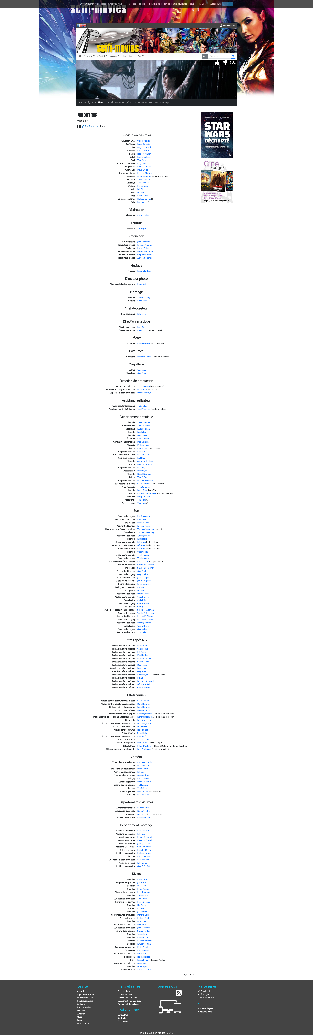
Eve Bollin (141, 886)
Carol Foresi (142, 649)
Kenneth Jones (144, 675)
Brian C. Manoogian (145, 251)
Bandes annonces (85, 1001)
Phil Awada (142, 879)
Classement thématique (128, 1004)
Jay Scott (141, 192)
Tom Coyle (142, 899)
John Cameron (143, 242)
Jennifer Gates (143, 911)
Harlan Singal (143, 594)
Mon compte (83, 1023)
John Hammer (143, 928)
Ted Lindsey (142, 785)
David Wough (143, 743)
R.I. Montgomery (144, 941)
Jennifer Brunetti (144, 526)
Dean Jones (142, 668)
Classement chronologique (129, 1001)
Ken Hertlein (142, 655)
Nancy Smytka (143, 811)
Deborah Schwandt (145, 681)
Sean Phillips (142, 733)
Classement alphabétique (129, 998)
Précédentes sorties (86, 998)
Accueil (80, 991)
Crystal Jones (143, 662)
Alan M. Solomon (144, 258)
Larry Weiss (142, 202)
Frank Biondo (143, 523)
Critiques (81, 1004)
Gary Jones (142, 671)
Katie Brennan (143, 429)
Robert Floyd (143, 778)
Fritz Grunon (142, 921)
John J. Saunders (144, 154)
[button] (89, 56)
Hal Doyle (141, 905)
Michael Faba (143, 445)
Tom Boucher (143, 426)
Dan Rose (141, 963)
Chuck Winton (143, 687)
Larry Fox (141, 327)
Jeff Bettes (142, 883)
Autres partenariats (206, 998)
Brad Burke (142, 435)
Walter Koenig (143, 141)
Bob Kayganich (144, 720)
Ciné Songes (203, 994)
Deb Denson (143, 442)
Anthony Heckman (145, 461)
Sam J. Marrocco (144, 847)
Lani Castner (142, 196)
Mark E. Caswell (144, 892)
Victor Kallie (142, 552)
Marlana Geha (143, 915)
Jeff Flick (141, 834)
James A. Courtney (145, 245)
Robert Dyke (143, 215)
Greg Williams (143, 626)
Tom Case (141, 160)
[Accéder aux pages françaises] (79, 25)
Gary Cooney (143, 370)
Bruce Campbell (144, 144)
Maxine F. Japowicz (145, 837)
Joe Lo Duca (142, 561)
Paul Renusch (143, 860)
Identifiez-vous (229, 26)
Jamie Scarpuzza (144, 578)
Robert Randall (143, 856)
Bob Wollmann (144, 749)
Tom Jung (141, 500)
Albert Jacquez (143, 536)
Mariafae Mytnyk (144, 173)
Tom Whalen (143, 183)
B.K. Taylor (142, 189)
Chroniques (123, 1021)
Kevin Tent (142, 301)
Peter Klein (142, 284)
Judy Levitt (142, 163)
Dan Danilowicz (144, 775)
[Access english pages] (84, 25)
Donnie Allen (143, 766)
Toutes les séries (125, 994)
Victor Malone (143, 386)
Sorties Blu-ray (124, 1018)
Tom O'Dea (142, 477)
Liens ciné (81, 1011)
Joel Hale (141, 458)
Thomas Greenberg (145, 529)
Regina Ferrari (143, 448)
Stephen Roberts (144, 255)
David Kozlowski (144, 464)
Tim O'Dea (142, 788)
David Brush (142, 769)
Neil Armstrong (144, 199)
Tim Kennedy (143, 555)
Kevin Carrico (143, 438)
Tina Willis (141, 632)
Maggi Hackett (143, 455)
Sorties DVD (123, 1015)
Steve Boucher (143, 422)
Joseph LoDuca (144, 271)
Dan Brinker (142, 432)
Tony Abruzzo (143, 180)
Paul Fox (141, 451)
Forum (80, 1020)
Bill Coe (140, 772)
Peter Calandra (143, 889)
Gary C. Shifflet (143, 866)
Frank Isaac (142, 390)
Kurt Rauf (141, 736)
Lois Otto (141, 953)
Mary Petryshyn (144, 393)
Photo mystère (84, 1007)
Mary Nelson (143, 950)
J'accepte (228, 4)
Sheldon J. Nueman (145, 565)
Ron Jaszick (142, 539)
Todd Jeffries (142, 406)
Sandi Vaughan (143, 409)
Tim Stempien (143, 487)
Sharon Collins (143, 895)
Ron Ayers (141, 519)
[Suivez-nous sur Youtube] (172, 994)
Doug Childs (142, 170)
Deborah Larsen (144, 357)
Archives (81, 1014)
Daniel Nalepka (144, 474)
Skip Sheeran (143, 739)
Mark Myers (142, 468)
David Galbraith (144, 782)
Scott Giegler (143, 701)
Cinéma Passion (205, 991)
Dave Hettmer (143, 704)
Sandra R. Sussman (145, 610)
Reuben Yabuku (144, 167)
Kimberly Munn (144, 944)
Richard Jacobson (145, 714)
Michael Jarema (144, 658)
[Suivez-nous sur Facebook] (160, 994)
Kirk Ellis (141, 908)
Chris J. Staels (143, 597)
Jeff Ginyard (142, 652)
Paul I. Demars (143, 831)
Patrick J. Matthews (145, 850)
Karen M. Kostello (145, 840)
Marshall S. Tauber (145, 616)
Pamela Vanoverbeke (146, 493)
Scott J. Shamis (143, 484)
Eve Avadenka (143, 516)
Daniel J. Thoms (144, 623)
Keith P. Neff (143, 947)
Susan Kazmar (143, 934)
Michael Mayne (144, 853)
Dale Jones (142, 665)
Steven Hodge (143, 931)
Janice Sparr (142, 966)
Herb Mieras (142, 726)
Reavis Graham (143, 157)
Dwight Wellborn (144, 496)
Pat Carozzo (142, 186)
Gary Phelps (142, 571)
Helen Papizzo (143, 957)
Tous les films (124, 991)
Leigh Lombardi (144, 147)
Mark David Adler (144, 762)
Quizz (79, 1017)
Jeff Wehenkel (143, 684)
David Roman (143, 791)
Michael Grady (143, 918)
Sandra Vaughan (144, 970)
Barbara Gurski (143, 924)
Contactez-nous (205, 1012)
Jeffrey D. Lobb (144, 844)
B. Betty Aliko (143, 808)
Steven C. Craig (143, 297)
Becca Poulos (143, 960)
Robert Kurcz (143, 150)
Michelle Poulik (144, 343)
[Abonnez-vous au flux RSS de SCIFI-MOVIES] (179, 994)
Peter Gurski (142, 330)
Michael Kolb (143, 937)
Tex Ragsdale (143, 228)
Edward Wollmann (145, 746)
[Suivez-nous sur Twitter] (166, 994)
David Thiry (142, 490)
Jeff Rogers (142, 863)
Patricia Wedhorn (144, 817)
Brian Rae (141, 678)
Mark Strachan (143, 795)
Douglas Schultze (145, 480)
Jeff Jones (141, 542)
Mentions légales (205, 1008)
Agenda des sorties (85, 994)
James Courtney (144, 176)
